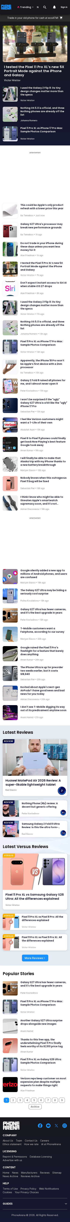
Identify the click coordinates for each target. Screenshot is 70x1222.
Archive (35, 1106)
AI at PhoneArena (51, 1144)
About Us (8, 1140)
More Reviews (34, 958)
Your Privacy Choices (27, 1192)
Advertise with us (12, 1160)
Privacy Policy (28, 1188)
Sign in (64, 7)
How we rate (31, 1144)
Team (19, 1140)
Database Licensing (41, 1156)
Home (6, 1172)
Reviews (45, 1172)
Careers (44, 1140)
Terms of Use (10, 1188)
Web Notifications (49, 1188)
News (15, 1172)
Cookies (7, 1192)
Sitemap (57, 1172)
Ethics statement (12, 1144)
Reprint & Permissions (15, 1156)
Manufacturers (29, 1172)
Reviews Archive (30, 1176)
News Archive (10, 1176)
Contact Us (31, 1140)
